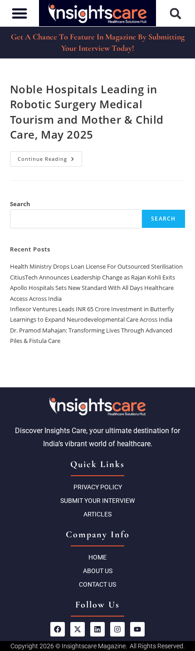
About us (97, 570)
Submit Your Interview (97, 500)
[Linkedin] (97, 629)
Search (20, 204)
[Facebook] (57, 629)
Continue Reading (50, 156)
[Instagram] (117, 629)
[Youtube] (137, 629)
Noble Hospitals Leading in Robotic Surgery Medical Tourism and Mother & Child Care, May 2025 (87, 112)
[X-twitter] (77, 629)
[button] (175, 13)
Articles (97, 514)
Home (97, 557)
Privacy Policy (97, 487)
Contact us (97, 584)
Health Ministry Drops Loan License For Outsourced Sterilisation (96, 266)
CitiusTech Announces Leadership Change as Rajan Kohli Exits (92, 277)
